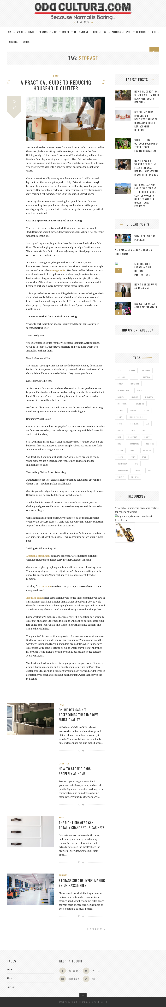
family (139, 390)
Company (146, 377)
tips (136, 464)
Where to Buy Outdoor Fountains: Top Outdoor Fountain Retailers (146, 145)
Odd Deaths (134, 444)
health (146, 410)
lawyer (120, 430)
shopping (147, 450)
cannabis (121, 377)
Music (120, 444)
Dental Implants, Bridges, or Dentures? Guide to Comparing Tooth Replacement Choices (146, 121)
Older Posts (95, 929)
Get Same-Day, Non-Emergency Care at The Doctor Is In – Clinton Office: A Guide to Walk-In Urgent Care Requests (145, 195)
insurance (134, 424)
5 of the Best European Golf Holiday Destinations (142, 269)
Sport (128, 32)
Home (9, 32)
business (146, 370)
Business (43, 32)
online (120, 450)
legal (133, 430)
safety (133, 450)
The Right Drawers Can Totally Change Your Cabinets (82, 825)
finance (134, 397)
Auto (54, 32)
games (120, 410)
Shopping (13, 41)
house (120, 424)
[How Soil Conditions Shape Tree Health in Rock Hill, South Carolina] (123, 91)
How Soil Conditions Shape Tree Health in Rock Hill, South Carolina (146, 97)
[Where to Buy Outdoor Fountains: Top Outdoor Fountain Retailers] (123, 139)
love (119, 437)
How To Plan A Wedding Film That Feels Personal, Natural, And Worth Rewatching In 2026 (146, 168)
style (132, 457)
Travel (31, 32)
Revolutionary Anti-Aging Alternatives (146, 305)
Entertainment (81, 32)
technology (122, 464)
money (147, 437)
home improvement (136, 417)
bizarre (132, 370)
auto (119, 370)
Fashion (65, 32)
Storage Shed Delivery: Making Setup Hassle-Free (82, 883)
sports (120, 457)
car (134, 377)
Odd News (150, 444)
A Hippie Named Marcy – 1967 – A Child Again (133, 252)
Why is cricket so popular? (144, 237)
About (20, 32)
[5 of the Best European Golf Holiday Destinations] (123, 263)
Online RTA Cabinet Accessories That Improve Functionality (78, 714)
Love (104, 32)
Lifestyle (64, 763)
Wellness (116, 32)
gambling (140, 404)
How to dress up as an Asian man (146, 286)
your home (45, 586)
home (120, 417)
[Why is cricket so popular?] (123, 236)
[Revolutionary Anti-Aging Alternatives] (123, 303)
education (134, 384)
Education (141, 32)
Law (147, 424)
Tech (95, 32)
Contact (27, 41)
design (120, 384)
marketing (132, 437)
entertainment (124, 390)
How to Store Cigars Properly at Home (75, 771)
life (144, 430)
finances (149, 397)
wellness (135, 477)
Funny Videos (123, 404)
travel (138, 470)
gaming (133, 410)
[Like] (14, 102)
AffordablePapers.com (127, 508)
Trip (149, 470)
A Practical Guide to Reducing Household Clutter (56, 85)
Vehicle (121, 477)
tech (144, 457)
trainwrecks (123, 470)
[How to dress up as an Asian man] (123, 284)
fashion (121, 397)
